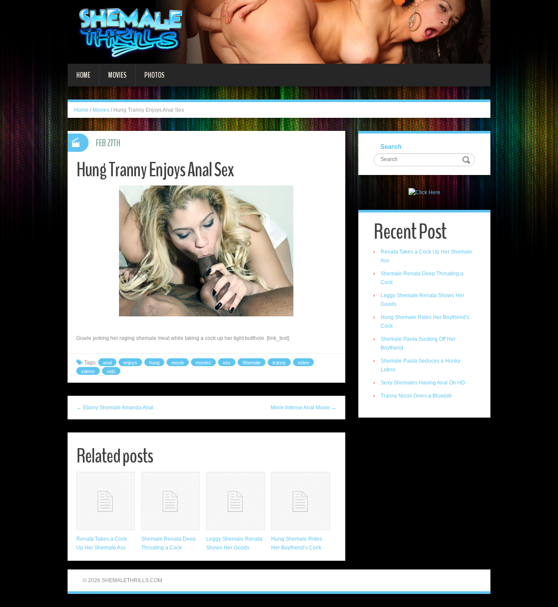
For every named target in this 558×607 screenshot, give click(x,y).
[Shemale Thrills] (279, 31)
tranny (279, 362)
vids (111, 371)
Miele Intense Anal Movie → (304, 408)
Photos (154, 75)
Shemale (251, 362)
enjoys (130, 362)
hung (154, 362)
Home (83, 75)
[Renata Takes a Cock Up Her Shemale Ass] (105, 501)
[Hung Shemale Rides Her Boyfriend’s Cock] (300, 501)
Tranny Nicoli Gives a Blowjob (416, 396)
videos (88, 371)
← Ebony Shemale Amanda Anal (114, 408)
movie (177, 362)
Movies (117, 75)
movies (203, 362)
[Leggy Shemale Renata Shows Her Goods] (235, 501)
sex (227, 362)
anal (107, 362)
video (303, 362)
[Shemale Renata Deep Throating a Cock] (170, 501)
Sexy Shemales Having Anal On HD (423, 383)
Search (390, 146)
